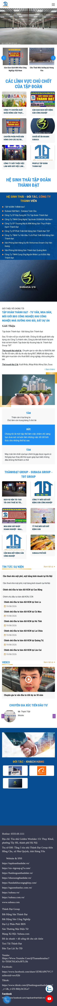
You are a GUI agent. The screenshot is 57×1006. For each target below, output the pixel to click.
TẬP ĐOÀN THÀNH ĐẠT (15, 207)
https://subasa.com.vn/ (13, 897)
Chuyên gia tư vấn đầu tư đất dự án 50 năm (23, 695)
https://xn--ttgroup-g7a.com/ (16, 868)
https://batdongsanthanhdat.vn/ (17, 873)
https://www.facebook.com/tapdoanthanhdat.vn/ (23, 998)
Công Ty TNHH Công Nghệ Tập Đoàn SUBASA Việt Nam (28, 219)
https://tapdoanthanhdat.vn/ (15, 863)
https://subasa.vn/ (11, 892)
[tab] (28, 207)
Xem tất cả (49, 567)
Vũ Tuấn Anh (23, 712)
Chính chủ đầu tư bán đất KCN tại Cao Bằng (22, 589)
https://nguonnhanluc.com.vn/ (17, 887)
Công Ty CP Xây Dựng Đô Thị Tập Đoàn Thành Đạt (26, 215)
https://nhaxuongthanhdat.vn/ (16, 877)
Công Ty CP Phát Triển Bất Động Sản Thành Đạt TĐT (27, 231)
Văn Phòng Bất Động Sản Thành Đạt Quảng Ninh (26, 250)
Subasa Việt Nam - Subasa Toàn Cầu (21, 211)
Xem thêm (50, 369)
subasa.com (14, 902)
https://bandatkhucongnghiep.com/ (19, 882)
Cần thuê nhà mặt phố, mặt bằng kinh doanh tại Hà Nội (27, 576)
